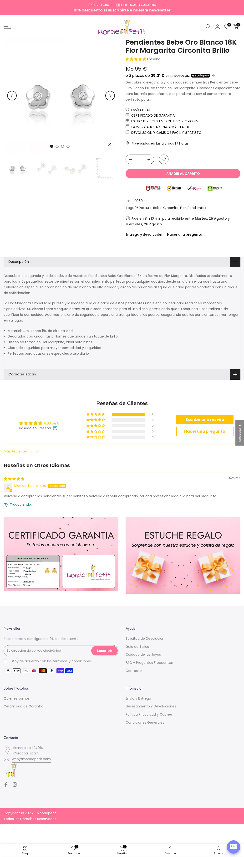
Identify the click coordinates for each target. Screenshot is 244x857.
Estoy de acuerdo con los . (51, 661)
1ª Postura (143, 207)
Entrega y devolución (144, 234)
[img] (14, 479)
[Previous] (12, 95)
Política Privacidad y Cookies (149, 714)
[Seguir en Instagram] (15, 784)
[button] (136, 59)
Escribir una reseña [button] (205, 419)
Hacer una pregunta (184, 234)
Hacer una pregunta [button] (204, 431)
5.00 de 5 (51, 423)
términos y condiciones (72, 661)
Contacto (134, 670)
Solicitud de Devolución (145, 638)
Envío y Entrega (138, 698)
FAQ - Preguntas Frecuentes (149, 662)
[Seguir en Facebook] (6, 784)
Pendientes (197, 207)
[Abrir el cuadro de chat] (233, 847)
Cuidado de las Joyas (143, 654)
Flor (183, 207)
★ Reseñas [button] (240, 433)
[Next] (110, 95)
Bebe (157, 207)
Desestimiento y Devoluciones (151, 706)
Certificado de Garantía (23, 706)
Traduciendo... (21, 504)
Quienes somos (17, 698)
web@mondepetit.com (31, 759)
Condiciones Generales (145, 722)
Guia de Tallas (137, 646)
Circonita (170, 207)
